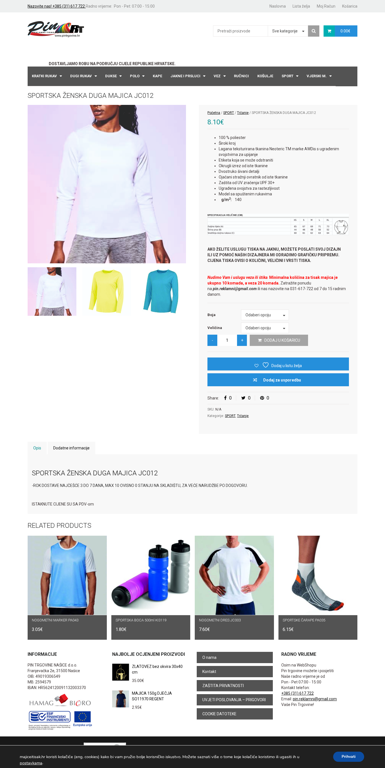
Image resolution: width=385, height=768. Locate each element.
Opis (37, 448)
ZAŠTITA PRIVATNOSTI (223, 685)
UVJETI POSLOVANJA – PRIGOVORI (234, 700)
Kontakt (209, 671)
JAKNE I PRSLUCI (185, 76)
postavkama (31, 763)
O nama (209, 657)
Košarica (349, 6)
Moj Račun (326, 6)
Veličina (214, 328)
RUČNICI (241, 76)
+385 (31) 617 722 (297, 693)
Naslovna (277, 6)
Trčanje (243, 113)
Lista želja (301, 6)
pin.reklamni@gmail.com (315, 699)
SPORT (287, 76)
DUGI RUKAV (81, 76)
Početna (213, 113)
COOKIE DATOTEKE (219, 714)
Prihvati (349, 756)
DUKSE (111, 76)
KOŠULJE (265, 76)
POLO (135, 76)
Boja (211, 315)
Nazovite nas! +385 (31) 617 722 (57, 6)
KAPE (157, 76)
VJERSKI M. (317, 76)
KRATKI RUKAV (44, 76)
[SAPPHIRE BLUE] (161, 291)
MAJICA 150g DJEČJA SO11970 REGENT (152, 696)
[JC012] (107, 184)
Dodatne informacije (71, 448)
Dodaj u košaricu (282, 340)
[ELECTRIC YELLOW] (106, 291)
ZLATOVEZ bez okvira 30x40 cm (157, 669)
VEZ (217, 76)
